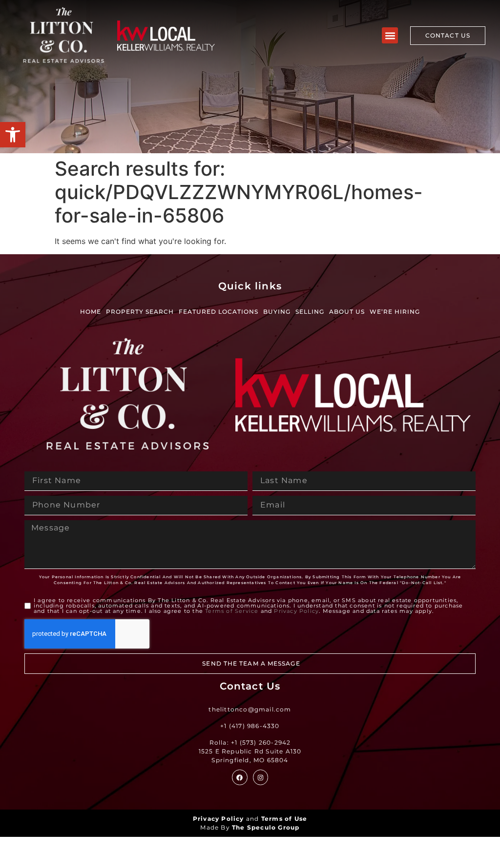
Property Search (140, 311)
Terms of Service (231, 611)
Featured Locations (218, 311)
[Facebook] (239, 777)
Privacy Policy (296, 611)
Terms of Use (284, 818)
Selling (309, 311)
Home (90, 311)
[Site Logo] (63, 35)
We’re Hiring (395, 311)
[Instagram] (260, 777)
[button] (12, 134)
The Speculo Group (265, 827)
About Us (347, 311)
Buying (277, 311)
